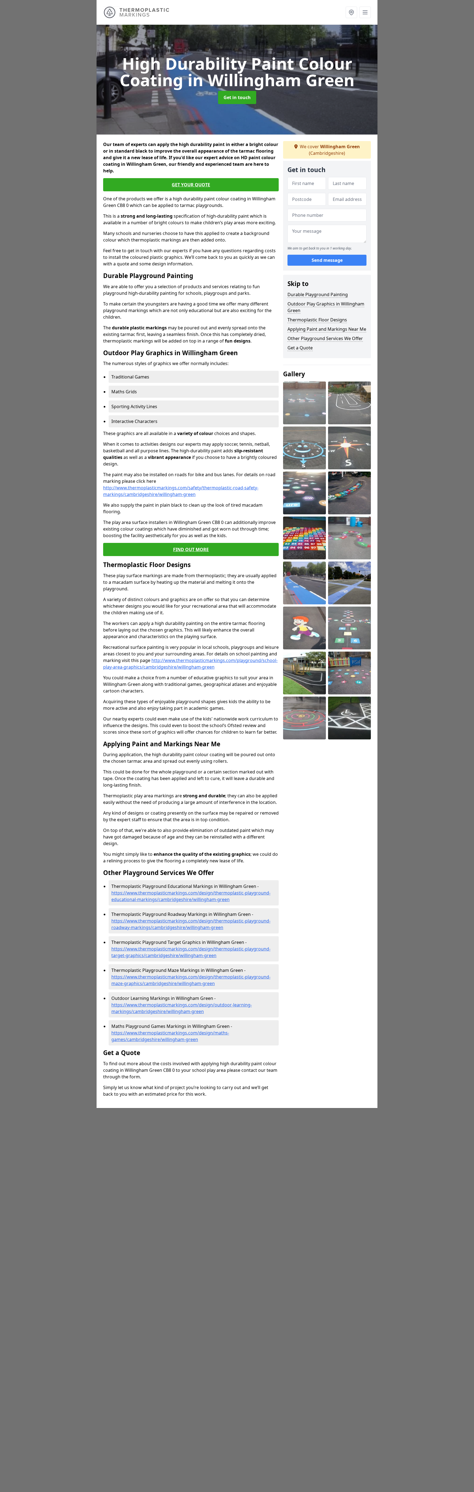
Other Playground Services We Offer (325, 338)
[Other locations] (351, 12)
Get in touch (237, 97)
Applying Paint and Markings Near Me (326, 329)
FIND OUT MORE (191, 549)
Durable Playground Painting (317, 294)
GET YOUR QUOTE (191, 185)
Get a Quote (300, 348)
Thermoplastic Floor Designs (317, 320)
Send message (327, 260)
